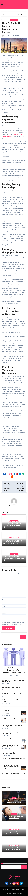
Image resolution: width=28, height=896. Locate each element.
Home (4, 889)
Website (4, 613)
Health (23, 889)
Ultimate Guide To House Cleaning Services (14, 773)
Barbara (9, 35)
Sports (14, 893)
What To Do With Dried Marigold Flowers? (13, 693)
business (14, 798)
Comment (5, 578)
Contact (19, 893)
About (8, 889)
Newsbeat (9, 893)
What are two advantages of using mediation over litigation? (14, 670)
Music (13, 889)
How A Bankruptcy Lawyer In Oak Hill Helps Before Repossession (10, 712)
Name (4, 599)
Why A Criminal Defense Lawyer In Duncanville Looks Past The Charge (11, 767)
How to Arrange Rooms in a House (11, 687)
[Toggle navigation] (2, 4)
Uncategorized (14, 20)
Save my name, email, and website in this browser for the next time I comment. (13, 623)
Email (4, 606)
